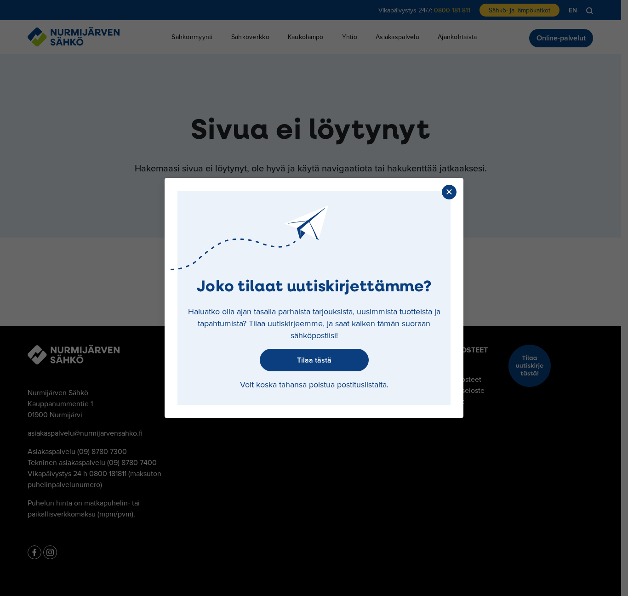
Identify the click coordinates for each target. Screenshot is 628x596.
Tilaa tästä (314, 360)
